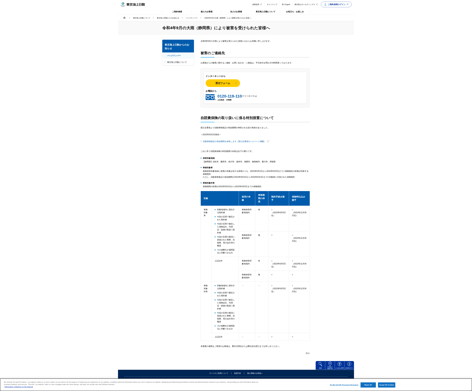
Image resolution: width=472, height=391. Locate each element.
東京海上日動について (263, 11)
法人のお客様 (231, 11)
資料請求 (255, 4)
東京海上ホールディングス (305, 4)
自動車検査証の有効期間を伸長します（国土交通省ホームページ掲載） (234, 141)
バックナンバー (192, 18)
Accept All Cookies (386, 385)
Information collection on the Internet (19, 387)
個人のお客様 (202, 11)
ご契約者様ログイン (337, 4)
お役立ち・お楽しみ (292, 11)
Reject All (368, 385)
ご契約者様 (172, 11)
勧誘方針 (237, 373)
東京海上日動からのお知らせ (168, 18)
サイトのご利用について (218, 373)
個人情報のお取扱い (255, 373)
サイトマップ (272, 4)
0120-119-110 (229, 96)
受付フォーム (222, 83)
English (287, 4)
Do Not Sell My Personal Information (344, 385)
